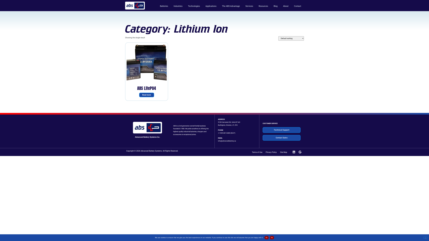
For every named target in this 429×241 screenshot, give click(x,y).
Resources (263, 6)
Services (249, 6)
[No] (425, 238)
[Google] (300, 152)
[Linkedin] (294, 152)
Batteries (164, 6)
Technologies (194, 6)
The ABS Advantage (231, 6)
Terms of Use (257, 152)
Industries (178, 6)
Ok (267, 237)
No (272, 237)
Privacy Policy (271, 152)
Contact (297, 6)
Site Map (283, 152)
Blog (276, 6)
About (285, 6)
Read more (146, 95)
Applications (210, 6)
